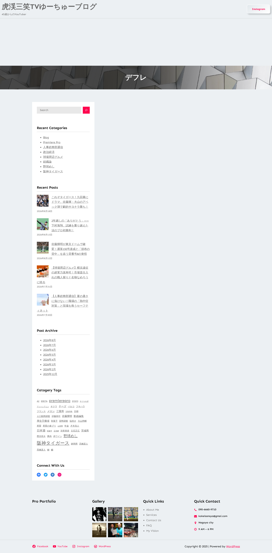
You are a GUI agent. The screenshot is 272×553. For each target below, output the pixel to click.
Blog (46, 137)
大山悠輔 (82, 421)
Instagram (258, 9)
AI (38, 401)
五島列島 (68, 412)
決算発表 (64, 430)
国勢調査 (63, 421)
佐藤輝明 (67, 416)
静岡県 (74, 444)
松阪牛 (49, 431)
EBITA (44, 401)
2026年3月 (49, 364)
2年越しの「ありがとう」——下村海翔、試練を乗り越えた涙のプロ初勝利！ (70, 225)
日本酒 (41, 430)
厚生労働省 (43, 420)
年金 (66, 426)
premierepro (59, 400)
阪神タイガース (53, 171)
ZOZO (75, 401)
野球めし (48, 166)
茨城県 (85, 430)
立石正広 (75, 430)
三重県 (60, 411)
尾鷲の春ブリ (49, 426)
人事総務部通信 (53, 147)
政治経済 (48, 152)
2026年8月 (49, 340)
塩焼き (73, 421)
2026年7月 (49, 345)
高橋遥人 (83, 444)
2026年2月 (49, 369)
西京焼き (41, 436)
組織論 (47, 161)
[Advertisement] (136, 42)
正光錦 (56, 431)
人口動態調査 (43, 416)
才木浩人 (74, 426)
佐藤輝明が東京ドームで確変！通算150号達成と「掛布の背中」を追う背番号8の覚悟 (70, 249)
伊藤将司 (56, 416)
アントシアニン (43, 407)
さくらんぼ (84, 401)
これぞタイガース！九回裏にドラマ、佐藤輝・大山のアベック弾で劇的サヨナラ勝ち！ (69, 202)
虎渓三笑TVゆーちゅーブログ (49, 6)
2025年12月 (50, 374)
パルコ (71, 406)
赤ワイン (57, 436)
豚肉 (49, 436)
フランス (41, 411)
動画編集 (79, 416)
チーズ (62, 406)
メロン (51, 411)
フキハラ (80, 406)
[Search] (86, 110)
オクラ (54, 406)
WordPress (233, 546)
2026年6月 (49, 350)
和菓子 (54, 421)
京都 (76, 411)
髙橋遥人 (41, 450)
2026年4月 (49, 359)
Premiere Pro (51, 142)
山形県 (60, 426)
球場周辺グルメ (53, 157)
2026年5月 (49, 354)
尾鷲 (39, 426)
